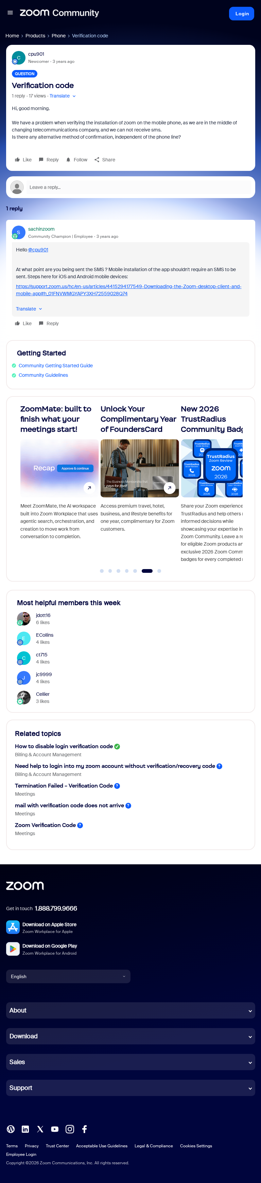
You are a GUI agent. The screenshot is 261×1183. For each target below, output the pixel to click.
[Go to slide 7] (155, 571)
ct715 (42, 655)
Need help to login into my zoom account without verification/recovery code (115, 766)
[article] (130, 277)
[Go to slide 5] (135, 571)
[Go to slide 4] (127, 571)
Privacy (32, 1146)
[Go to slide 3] (119, 571)
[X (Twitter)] (40, 1129)
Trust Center (57, 1146)
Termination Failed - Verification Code (64, 785)
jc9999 (44, 674)
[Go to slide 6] (143, 571)
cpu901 (36, 54)
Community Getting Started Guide (56, 366)
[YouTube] (54, 1129)
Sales (17, 1062)
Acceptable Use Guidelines (101, 1146)
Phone (59, 36)
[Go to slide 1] (102, 571)
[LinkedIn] (25, 1129)
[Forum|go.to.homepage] (59, 14)
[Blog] (10, 1129)
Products (35, 36)
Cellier (43, 694)
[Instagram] (69, 1129)
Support (21, 1088)
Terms (12, 1146)
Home (12, 36)
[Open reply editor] (130, 187)
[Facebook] (84, 1129)
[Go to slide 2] (110, 571)
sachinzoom (41, 229)
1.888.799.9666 (56, 908)
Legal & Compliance (154, 1146)
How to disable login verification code (64, 746)
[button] (10, 13)
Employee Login (21, 1154)
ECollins (44, 635)
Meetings (25, 794)
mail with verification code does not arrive (69, 805)
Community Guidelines (43, 375)
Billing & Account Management (48, 755)
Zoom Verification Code (45, 825)
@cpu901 (38, 250)
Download (24, 1036)
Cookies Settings (196, 1146)
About (18, 1010)
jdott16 (43, 615)
